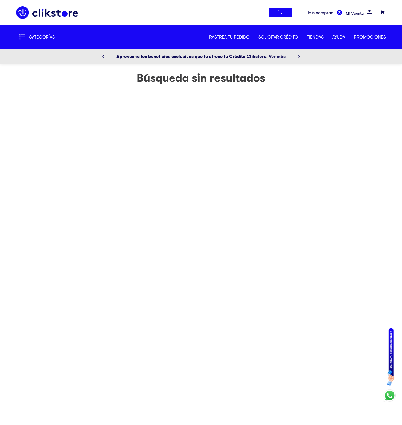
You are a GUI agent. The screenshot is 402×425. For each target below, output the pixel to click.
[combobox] (187, 12)
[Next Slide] (299, 56)
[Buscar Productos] (280, 12)
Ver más (277, 56)
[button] (282, 37)
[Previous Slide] (103, 56)
